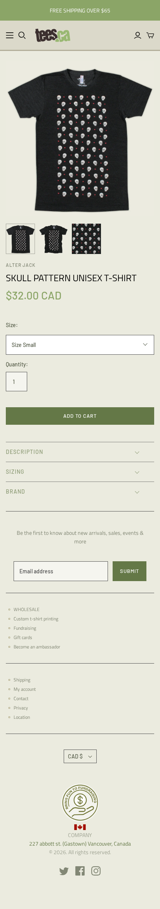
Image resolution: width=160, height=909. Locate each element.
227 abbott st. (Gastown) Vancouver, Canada (80, 843)
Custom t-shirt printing (36, 618)
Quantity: (17, 364)
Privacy (21, 707)
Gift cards (23, 637)
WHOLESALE (27, 609)
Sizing (15, 471)
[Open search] (22, 35)
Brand (15, 491)
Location (22, 717)
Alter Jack (20, 265)
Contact (21, 698)
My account (25, 689)
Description (24, 451)
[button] (80, 452)
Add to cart (80, 416)
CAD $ (75, 756)
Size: (12, 325)
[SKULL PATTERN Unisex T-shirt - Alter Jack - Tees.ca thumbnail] (20, 239)
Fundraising (25, 628)
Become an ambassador (37, 646)
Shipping (22, 679)
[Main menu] (10, 35)
